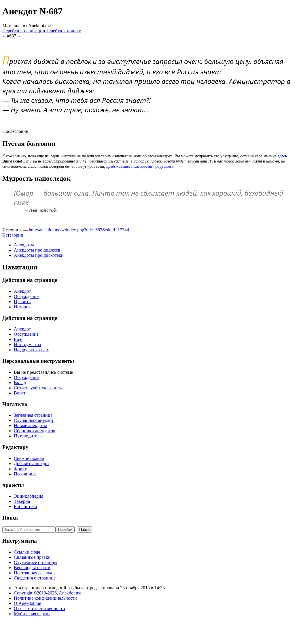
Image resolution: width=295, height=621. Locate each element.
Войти (20, 392)
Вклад (20, 382)
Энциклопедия (28, 496)
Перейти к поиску (63, 30)
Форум (20, 468)
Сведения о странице (35, 577)
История (22, 306)
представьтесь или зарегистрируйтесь (139, 166)
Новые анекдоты (30, 425)
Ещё (18, 339)
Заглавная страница (33, 415)
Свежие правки (29, 458)
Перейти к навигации (23, 30)
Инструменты (27, 344)
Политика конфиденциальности (45, 598)
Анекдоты (24, 244)
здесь (282, 156)
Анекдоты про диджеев (37, 250)
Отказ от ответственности (39, 608)
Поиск (10, 518)
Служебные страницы (35, 562)
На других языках (31, 349)
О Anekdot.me (27, 603)
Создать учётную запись (38, 387)
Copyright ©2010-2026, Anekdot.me (47, 592)
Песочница (25, 473)
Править (22, 301)
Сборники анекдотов (34, 430)
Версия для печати (32, 567)
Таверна (22, 501)
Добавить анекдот (31, 463)
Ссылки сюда (27, 552)
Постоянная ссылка (33, 572)
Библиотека (25, 506)
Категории (12, 235)
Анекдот (22, 291)
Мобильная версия (32, 613)
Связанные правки (32, 557)
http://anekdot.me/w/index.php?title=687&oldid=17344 (79, 229)
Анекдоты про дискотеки (39, 255)
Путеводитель (27, 435)
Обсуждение (26, 296)
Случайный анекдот (34, 420)
